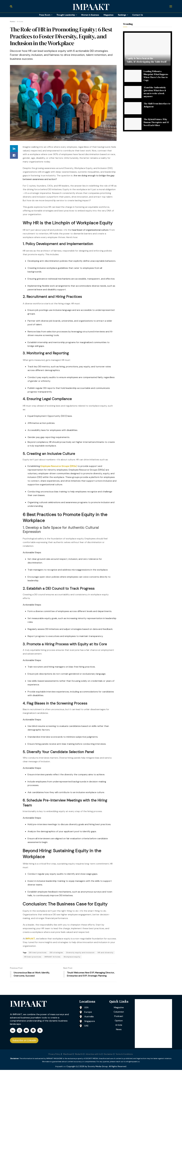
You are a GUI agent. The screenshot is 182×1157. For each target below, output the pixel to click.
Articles (20, 21)
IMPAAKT (91, 6)
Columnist (119, 1011)
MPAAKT (30, 938)
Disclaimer (108, 1054)
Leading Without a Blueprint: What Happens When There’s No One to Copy (156, 76)
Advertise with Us (93, 1054)
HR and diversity (105, 952)
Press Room (44, 15)
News (119, 1029)
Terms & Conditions (124, 1054)
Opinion (119, 1020)
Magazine (119, 1007)
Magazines (108, 15)
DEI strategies (56, 952)
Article (118, 1024)
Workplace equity (72, 957)
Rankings (122, 15)
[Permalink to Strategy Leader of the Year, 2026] (153, 1023)
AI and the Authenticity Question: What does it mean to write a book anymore (155, 92)
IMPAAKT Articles (52, 957)
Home (12, 21)
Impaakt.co (60, 1066)
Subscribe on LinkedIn (24, 1040)
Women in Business (90, 15)
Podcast (118, 1016)
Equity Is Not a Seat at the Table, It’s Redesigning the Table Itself (146, 60)
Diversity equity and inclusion (80, 952)
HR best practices (32, 957)
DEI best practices (37, 952)
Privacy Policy (54, 1054)
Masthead (67, 1054)
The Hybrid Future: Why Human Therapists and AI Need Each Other (156, 122)
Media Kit (79, 1054)
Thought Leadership (65, 15)
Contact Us (137, 15)
